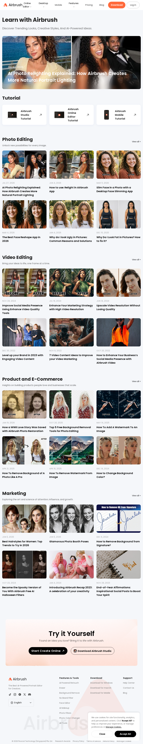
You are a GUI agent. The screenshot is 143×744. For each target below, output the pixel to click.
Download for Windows (101, 682)
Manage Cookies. (114, 727)
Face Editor (64, 703)
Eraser (62, 687)
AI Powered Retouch (69, 682)
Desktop (43, 3)
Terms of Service (94, 741)
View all (135, 141)
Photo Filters (65, 713)
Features (73, 3)
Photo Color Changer (69, 718)
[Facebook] (19, 694)
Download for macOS (100, 687)
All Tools (63, 723)
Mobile (58, 5)
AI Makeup (64, 708)
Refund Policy (108, 741)
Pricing (89, 5)
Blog (101, 5)
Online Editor (27, 5)
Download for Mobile (100, 692)
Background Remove (69, 692)
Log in (133, 5)
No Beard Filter (66, 698)
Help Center (129, 682)
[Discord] (29, 694)
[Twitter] (24, 694)
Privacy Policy (78, 741)
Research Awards (62, 741)
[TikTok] (10, 694)
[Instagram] (14, 694)
